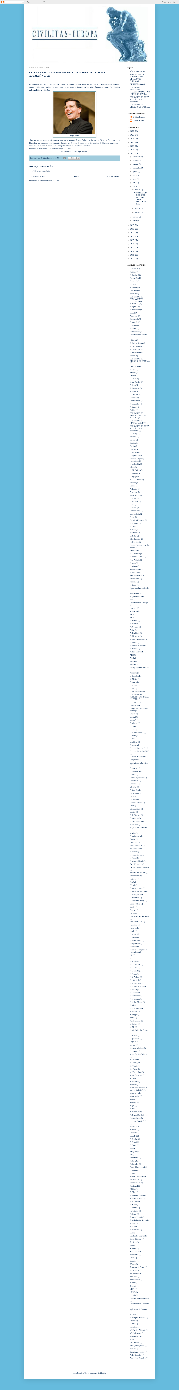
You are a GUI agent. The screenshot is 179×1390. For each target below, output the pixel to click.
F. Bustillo (134, 852)
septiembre (137, 168)
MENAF (133, 1078)
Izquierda (133, 551)
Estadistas (133, 842)
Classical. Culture (136, 757)
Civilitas (133, 269)
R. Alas (132, 1192)
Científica (133, 742)
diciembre (136, 157)
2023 (132, 142)
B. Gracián (134, 676)
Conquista (133, 768)
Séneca (132, 1264)
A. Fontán (133, 489)
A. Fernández (135, 353)
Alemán (133, 664)
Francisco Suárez (136, 888)
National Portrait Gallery (139, 1121)
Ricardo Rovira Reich (138, 1220)
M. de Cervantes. (136, 1075)
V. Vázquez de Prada (137, 1318)
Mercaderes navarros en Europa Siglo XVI (138, 1089)
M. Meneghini (135, 1063)
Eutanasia (133, 533)
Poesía (132, 1173)
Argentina (133, 316)
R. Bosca (133, 585)
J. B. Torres (134, 961)
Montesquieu (134, 1096)
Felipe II (133, 879)
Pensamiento (134, 579)
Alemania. (133, 661)
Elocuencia (134, 818)
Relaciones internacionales (139, 588)
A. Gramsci (134, 624)
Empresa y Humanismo (138, 828)
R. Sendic (133, 1208)
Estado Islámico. (136, 845)
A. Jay (132, 630)
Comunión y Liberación (139, 763)
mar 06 (138, 212)
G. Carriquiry (135, 895)
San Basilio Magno (137, 1236)
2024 (132, 139)
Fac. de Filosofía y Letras (139, 867)
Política (132, 272)
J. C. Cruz (133, 968)
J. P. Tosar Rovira (136, 986)
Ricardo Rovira (138, 120)
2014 (132, 244)
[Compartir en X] (74, 158)
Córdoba (133, 787)
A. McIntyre (134, 636)
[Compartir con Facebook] (76, 158)
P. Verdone (134, 572)
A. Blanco (133, 621)
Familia (132, 373)
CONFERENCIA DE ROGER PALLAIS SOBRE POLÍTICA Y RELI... (140, 198)
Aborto (132, 356)
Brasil (132, 688)
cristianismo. (134, 1343)
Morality (133, 1099)
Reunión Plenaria (136, 1217)
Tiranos (132, 1283)
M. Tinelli (133, 1066)
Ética (132, 313)
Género (132, 910)
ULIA (132, 1289)
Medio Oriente (135, 569)
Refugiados (134, 1211)
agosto (135, 172)
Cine (131, 505)
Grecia (132, 446)
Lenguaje (133, 477)
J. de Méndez (135, 999)
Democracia (134, 319)
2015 (132, 240)
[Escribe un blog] (71, 158)
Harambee (133, 913)
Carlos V (133, 720)
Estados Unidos (135, 366)
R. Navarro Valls (136, 1198)
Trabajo (133, 391)
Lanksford (133, 1036)
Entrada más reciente (37, 176)
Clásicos (133, 325)
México (132, 1109)
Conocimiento (135, 511)
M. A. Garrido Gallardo (138, 1054)
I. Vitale (133, 937)
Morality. (133, 1102)
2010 (132, 259)
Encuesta (133, 526)
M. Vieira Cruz (135, 1072)
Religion (133, 1214)
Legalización (134, 1039)
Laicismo (133, 566)
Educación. (134, 523)
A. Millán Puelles (136, 646)
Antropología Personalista (139, 667)
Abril (132, 658)
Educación (134, 294)
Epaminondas (135, 836)
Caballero (133, 705)
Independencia (135, 944)
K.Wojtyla (133, 1015)
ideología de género (137, 1346)
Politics (132, 410)
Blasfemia (133, 685)
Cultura (132, 281)
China (132, 729)
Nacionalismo (135, 1118)
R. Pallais (133, 1202)
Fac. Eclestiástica (136, 864)
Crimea (132, 775)
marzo (135, 186)
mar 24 (138, 190)
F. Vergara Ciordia (136, 861)
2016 (132, 236)
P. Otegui (133, 1142)
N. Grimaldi (134, 1112)
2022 (132, 146)
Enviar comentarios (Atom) (50, 181)
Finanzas (133, 329)
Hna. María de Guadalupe (139, 916)
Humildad (133, 925)
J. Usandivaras (135, 996)
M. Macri (133, 1060)
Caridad (133, 717)
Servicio (133, 1242)
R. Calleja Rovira (136, 343)
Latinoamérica (135, 401)
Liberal (132, 1045)
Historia (133, 340)
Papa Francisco (135, 576)
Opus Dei (133, 1136)
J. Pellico (133, 990)
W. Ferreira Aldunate (137, 1330)
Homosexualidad (136, 922)
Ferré (132, 882)
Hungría (133, 928)
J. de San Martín (136, 1002)
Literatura (133, 1051)
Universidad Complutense (139, 1298)
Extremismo (134, 849)
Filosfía (132, 885)
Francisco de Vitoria (137, 891)
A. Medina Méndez (137, 639)
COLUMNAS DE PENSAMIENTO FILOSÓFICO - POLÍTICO (136, 300)
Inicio (76, 176)
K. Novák (133, 1011)
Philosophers (134, 1161)
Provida (133, 483)
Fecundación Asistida (137, 873)
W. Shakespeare (136, 1333)
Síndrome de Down (137, 1267)
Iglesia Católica (135, 941)
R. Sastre (133, 1205)
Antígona (133, 673)
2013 (132, 247)
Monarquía (134, 1093)
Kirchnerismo (135, 1021)
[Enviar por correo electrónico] (69, 158)
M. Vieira (133, 1069)
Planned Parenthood (137, 1167)
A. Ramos (133, 649)
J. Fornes (133, 974)
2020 (132, 153)
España (132, 440)
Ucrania (133, 1295)
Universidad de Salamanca (139, 1304)
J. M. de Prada (135, 983)
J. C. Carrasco (135, 965)
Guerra (132, 449)
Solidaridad (134, 1255)
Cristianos (133, 784)
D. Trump (133, 434)
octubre (136, 164)
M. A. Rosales (135, 382)
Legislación (134, 1042)
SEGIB (132, 1233)
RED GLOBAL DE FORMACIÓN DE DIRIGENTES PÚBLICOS (137, 78)
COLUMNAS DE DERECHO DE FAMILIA (140, 106)
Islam (132, 467)
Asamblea (133, 492)
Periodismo (134, 1158)
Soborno (133, 1248)
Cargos (132, 714)
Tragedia (133, 1286)
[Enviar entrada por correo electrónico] (64, 158)
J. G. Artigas (134, 977)
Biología (133, 498)
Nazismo (133, 1130)
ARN (132, 655)
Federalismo (134, 876)
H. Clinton (134, 452)
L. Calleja (133, 1024)
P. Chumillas (134, 404)
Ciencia (132, 739)
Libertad (133, 379)
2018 (132, 229)
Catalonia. (133, 723)
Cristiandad (134, 781)
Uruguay (133, 608)
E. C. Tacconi (135, 815)
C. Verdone (134, 501)
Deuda (132, 806)
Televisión (133, 1277)
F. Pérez (133, 858)
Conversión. (134, 771)
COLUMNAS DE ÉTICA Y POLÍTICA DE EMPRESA (139, 99)
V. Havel (133, 1314)
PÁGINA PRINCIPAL (138, 71)
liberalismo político (137, 1352)
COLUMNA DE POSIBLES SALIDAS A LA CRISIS (139, 697)
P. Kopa (133, 385)
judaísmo (133, 1349)
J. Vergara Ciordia (136, 557)
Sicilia (132, 1245)
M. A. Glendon (135, 480)
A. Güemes (134, 627)
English (132, 833)
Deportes (133, 796)
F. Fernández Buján (137, 855)
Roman (132, 1223)
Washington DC (136, 1336)
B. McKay (133, 679)
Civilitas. (133, 508)
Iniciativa (133, 947)
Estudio (132, 530)
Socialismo (134, 1251)
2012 (132, 251)
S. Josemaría (134, 1230)
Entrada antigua (113, 176)
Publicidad (134, 1186)
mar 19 (138, 208)
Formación (134, 278)
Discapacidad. (135, 809)
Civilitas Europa (138, 117)
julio (135, 175)
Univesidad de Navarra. (138, 1309)
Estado (132, 443)
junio (135, 179)
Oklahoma (133, 1133)
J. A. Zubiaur (135, 554)
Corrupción (134, 394)
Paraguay (133, 1152)
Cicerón (133, 736)
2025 (132, 135)
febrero (136, 217)
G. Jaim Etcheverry (137, 901)
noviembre (137, 160)
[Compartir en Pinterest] (79, 158)
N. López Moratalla (137, 1115)
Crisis (132, 517)
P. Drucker (134, 1139)
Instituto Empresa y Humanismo (137, 460)
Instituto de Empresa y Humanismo (138, 951)
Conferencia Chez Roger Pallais (74, 151)
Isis (131, 955)
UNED (132, 1292)
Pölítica (132, 1189)
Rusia (132, 1227)
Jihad (132, 1005)
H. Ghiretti (134, 542)
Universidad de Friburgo (139, 603)
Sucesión (133, 1261)
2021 (132, 150)
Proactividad (134, 1180)
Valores (132, 486)
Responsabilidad (136, 597)
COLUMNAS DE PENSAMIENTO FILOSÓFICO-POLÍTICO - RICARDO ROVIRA (140, 90)
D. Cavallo (134, 790)
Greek (132, 907)
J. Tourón (133, 993)
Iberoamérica (135, 332)
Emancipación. (135, 821)
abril (135, 183)
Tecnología (134, 1273)
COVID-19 (134, 702)
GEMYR (133, 376)
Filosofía (133, 284)
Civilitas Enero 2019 (137, 748)
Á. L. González (135, 1355)
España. (133, 839)
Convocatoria (135, 514)
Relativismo (134, 593)
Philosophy (134, 1164)
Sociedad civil (135, 349)
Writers (132, 1339)
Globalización (135, 539)
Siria (131, 600)
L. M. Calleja (135, 470)
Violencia (133, 611)
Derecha (133, 799)
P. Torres (133, 1145)
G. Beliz (133, 536)
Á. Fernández (135, 310)
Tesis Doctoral (135, 1280)
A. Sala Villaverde (136, 652)
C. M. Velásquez (136, 692)
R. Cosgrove (134, 388)
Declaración (134, 793)
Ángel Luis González (137, 1358)
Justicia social (135, 1008)
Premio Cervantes (136, 1177)
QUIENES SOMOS (137, 84)
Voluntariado (134, 1327)
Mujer (132, 1106)
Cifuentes (133, 745)
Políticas (133, 582)
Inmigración (134, 456)
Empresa (133, 437)
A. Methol (133, 643)
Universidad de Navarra (138, 335)
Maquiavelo (134, 1082)
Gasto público (135, 904)
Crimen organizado (137, 778)
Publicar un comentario (41, 171)
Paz (131, 1155)
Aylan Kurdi (134, 495)
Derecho (133, 398)
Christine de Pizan (136, 733)
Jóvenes (132, 563)
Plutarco (133, 407)
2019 (132, 225)
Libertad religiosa (136, 1048)
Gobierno (133, 291)
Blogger (103, 1373)
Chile (132, 726)
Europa (132, 369)
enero (135, 221)
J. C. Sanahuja (135, 971)
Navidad (133, 1126)
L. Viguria (134, 473)
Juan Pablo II (135, 560)
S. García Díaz (135, 346)
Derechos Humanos (137, 520)
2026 (132, 131)
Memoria (133, 1085)
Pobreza (133, 1170)
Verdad (132, 1321)
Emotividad (134, 825)
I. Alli (132, 931)
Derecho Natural (136, 803)
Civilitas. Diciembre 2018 (139, 751)
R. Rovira (133, 275)
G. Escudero (134, 898)
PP (131, 1148)
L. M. (132, 1027)
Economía (133, 322)
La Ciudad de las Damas (139, 1030)
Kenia (132, 1018)
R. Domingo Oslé (136, 1195)
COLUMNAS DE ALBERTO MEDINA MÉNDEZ (138, 415)
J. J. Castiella (135, 980)
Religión (133, 307)
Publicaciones (135, 1183)
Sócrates (133, 1270)
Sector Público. (135, 1239)
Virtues (132, 1324)
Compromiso (134, 760)
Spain (132, 1258)
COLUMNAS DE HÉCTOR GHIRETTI (138, 422)
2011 (132, 255)
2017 (132, 233)
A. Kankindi (134, 633)
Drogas (132, 812)
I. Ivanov (133, 934)
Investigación (135, 464)
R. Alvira (133, 288)
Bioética (133, 682)
